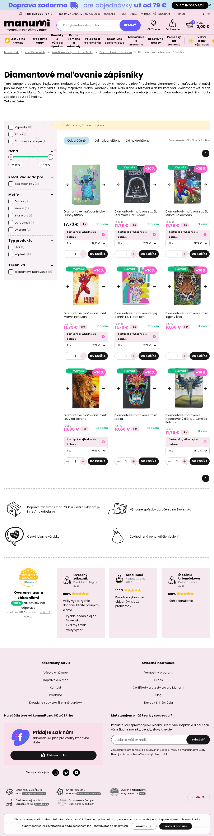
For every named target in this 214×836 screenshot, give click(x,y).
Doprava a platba (55, 680)
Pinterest (67, 772)
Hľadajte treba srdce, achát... (82, 25)
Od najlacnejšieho (107, 140)
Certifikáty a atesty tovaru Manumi (158, 687)
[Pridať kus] (83, 254)
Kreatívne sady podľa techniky (72, 52)
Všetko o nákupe (55, 672)
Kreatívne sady (35, 52)
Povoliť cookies (176, 826)
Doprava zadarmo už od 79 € (79, 14)
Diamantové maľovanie (115, 52)
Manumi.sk (11, 52)
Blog (122, 14)
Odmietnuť (143, 826)
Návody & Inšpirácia (158, 702)
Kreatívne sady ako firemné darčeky (55, 702)
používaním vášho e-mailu (161, 750)
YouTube (77, 772)
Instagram (56, 772)
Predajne (180, 14)
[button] (103, 184)
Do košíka (98, 254)
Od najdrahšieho (138, 140)
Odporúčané (76, 140)
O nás (134, 14)
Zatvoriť (210, 5)
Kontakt (109, 14)
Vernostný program (155, 14)
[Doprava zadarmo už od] (107, 5)
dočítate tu (121, 826)
